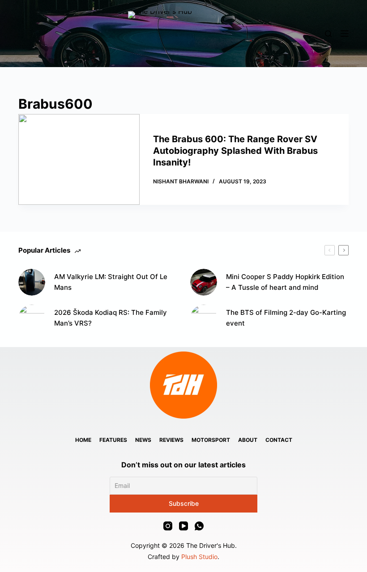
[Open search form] (328, 33)
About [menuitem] (247, 439)
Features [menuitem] (113, 439)
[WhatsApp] (199, 525)
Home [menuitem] (83, 439)
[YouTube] (183, 525)
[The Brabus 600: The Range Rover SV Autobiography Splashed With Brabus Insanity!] (79, 159)
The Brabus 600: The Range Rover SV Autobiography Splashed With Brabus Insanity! (235, 151)
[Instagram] (167, 525)
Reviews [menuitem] (171, 439)
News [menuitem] (143, 439)
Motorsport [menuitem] (211, 439)
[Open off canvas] (345, 34)
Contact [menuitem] (278, 439)
